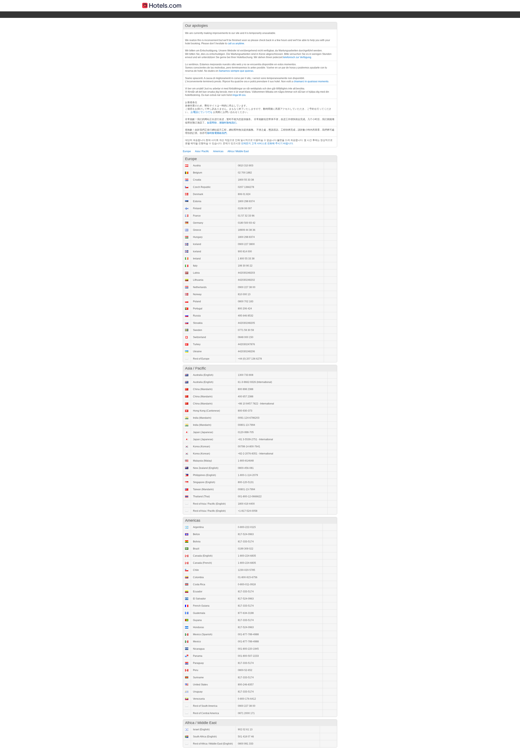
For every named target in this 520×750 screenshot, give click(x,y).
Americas (218, 151)
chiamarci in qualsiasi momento (311, 81)
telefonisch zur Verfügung (297, 57)
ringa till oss (239, 95)
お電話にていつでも (201, 112)
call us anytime (236, 43)
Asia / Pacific (202, 151)
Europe (187, 151)
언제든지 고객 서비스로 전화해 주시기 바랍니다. (267, 143)
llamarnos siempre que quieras (236, 70)
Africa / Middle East (238, 151)
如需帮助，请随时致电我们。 (223, 122)
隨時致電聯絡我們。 (218, 133)
